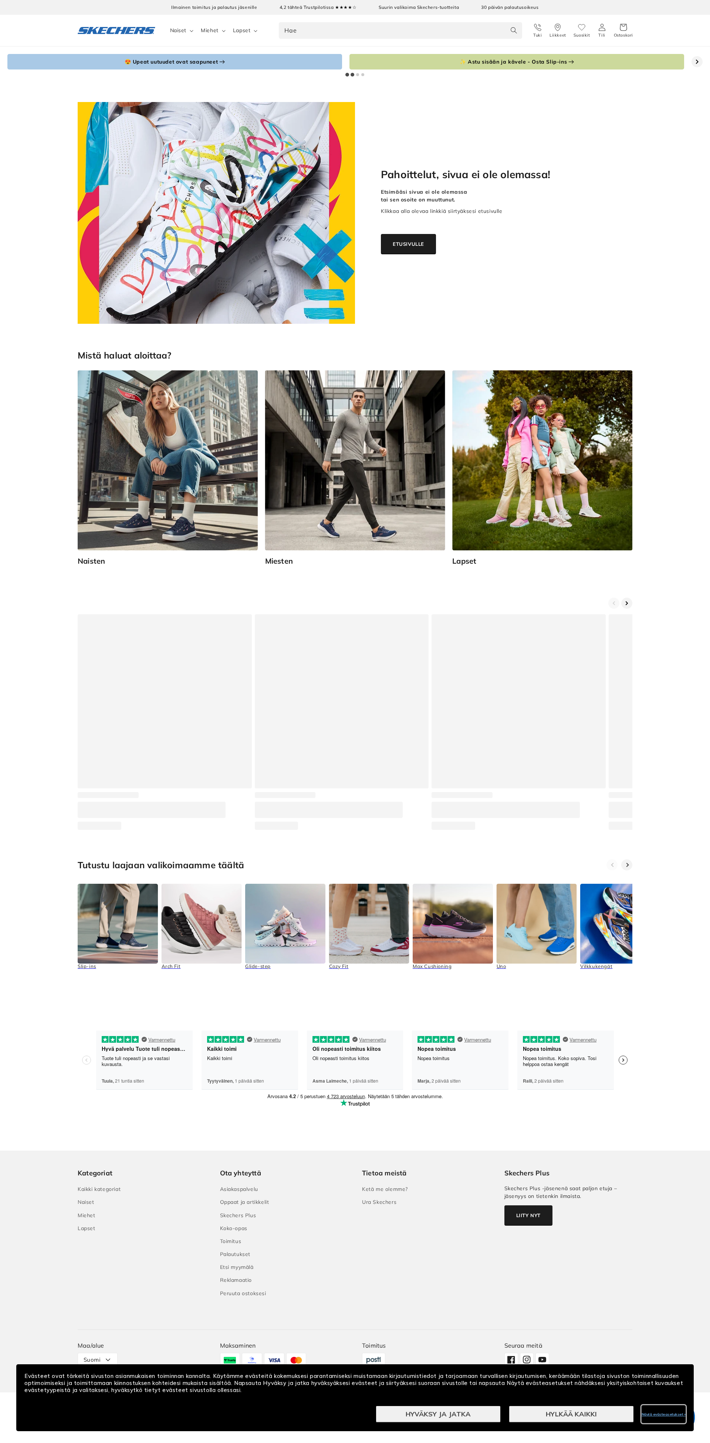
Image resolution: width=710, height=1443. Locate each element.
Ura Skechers (379, 1202)
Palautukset (235, 1254)
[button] (623, 31)
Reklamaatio (236, 1280)
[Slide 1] (347, 75)
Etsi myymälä (237, 1267)
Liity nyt (528, 1215)
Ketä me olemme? (385, 1189)
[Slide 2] (352, 75)
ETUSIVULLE (408, 244)
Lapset (242, 30)
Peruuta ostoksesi (243, 1293)
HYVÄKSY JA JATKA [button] (438, 1414)
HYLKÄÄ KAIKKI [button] (571, 1414)
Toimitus (230, 1241)
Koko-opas (233, 1228)
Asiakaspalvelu (239, 1189)
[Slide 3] (357, 74)
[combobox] (400, 30)
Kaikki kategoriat (99, 1189)
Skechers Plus (238, 1215)
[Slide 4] (362, 74)
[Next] (626, 864)
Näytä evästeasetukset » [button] (664, 1414)
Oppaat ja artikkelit (244, 1202)
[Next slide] (697, 61)
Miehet (210, 30)
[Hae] (514, 30)
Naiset (178, 30)
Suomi (92, 1359)
